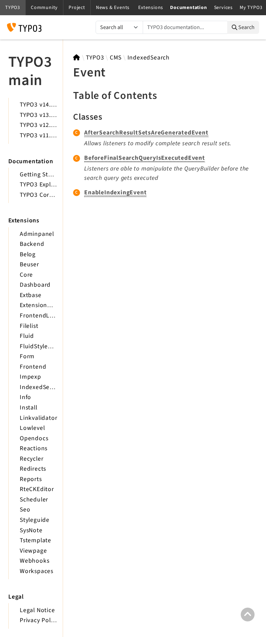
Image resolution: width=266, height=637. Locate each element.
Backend (32, 244)
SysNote (31, 530)
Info (25, 397)
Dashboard (35, 284)
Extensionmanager (46, 305)
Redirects (33, 468)
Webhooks (34, 560)
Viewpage (33, 550)
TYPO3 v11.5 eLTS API (50, 135)
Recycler (31, 458)
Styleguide (35, 520)
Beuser (29, 264)
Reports (31, 479)
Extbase (31, 295)
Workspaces (36, 571)
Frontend (33, 366)
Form (27, 356)
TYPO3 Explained (43, 184)
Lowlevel (32, 428)
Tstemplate (35, 540)
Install (28, 407)
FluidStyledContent (47, 346)
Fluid (27, 336)
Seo (25, 509)
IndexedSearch (41, 387)
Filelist (29, 326)
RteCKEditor (37, 489)
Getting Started (41, 174)
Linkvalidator (38, 418)
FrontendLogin (41, 315)
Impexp (30, 376)
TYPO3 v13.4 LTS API (48, 115)
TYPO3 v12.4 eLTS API (50, 125)
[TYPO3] (76, 57)
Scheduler (34, 499)
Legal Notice (37, 610)
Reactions (33, 448)
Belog (28, 254)
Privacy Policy (39, 620)
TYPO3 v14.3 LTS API (48, 104)
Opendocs (34, 438)
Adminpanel (37, 234)
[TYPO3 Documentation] (24, 27)
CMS (116, 57)
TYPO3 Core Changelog (52, 195)
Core (26, 274)
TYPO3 (95, 57)
